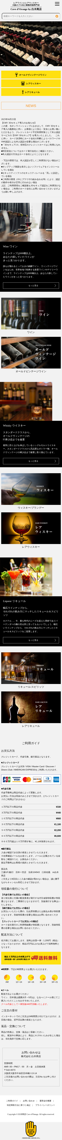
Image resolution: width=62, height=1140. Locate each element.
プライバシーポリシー (45, 1105)
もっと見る (33, 285)
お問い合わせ (29, 1101)
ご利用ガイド (12, 1101)
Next (58, 42)
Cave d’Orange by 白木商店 (26, 6)
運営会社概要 (45, 1101)
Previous (3, 42)
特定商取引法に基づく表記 (18, 1105)
